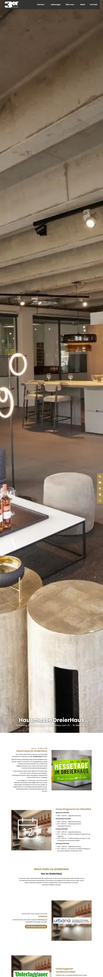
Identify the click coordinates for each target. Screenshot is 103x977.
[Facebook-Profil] (100, 495)
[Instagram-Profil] (100, 501)
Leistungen (56, 4)
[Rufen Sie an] (100, 476)
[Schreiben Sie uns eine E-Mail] (100, 482)
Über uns (70, 4)
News (82, 4)
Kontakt (93, 4)
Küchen (40, 4)
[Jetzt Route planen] (100, 488)
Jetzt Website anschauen (36, 927)
